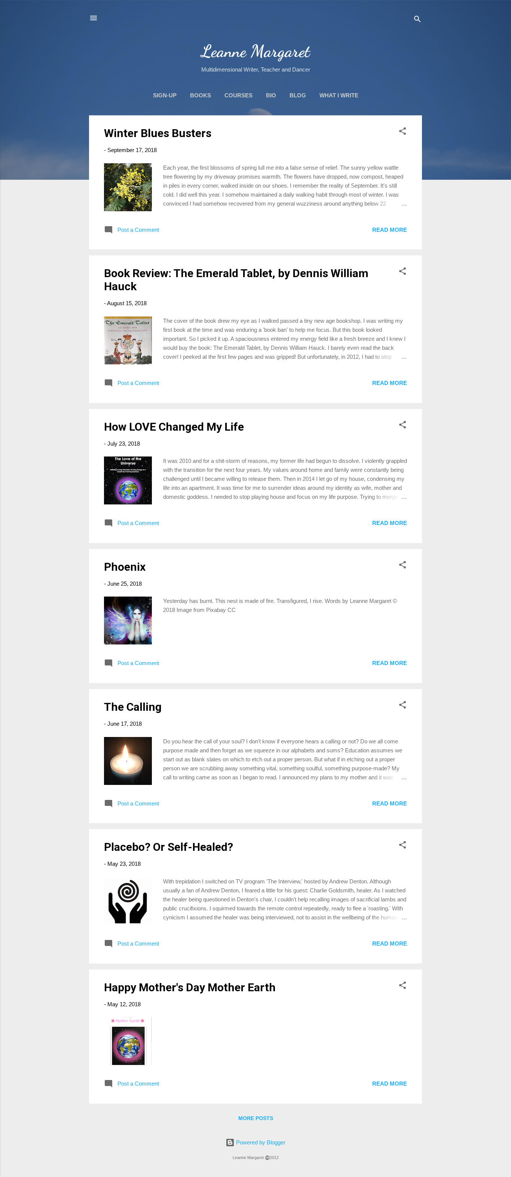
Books (200, 95)
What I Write (338, 95)
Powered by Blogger (260, 1142)
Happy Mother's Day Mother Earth (190, 987)
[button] (402, 132)
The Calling (133, 706)
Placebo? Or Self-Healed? (168, 846)
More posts (255, 1118)
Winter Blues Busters (157, 133)
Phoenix (125, 566)
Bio (271, 95)
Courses (238, 95)
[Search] (417, 20)
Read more (389, 230)
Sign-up (165, 95)
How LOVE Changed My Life (174, 426)
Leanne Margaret (255, 51)
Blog (298, 95)
